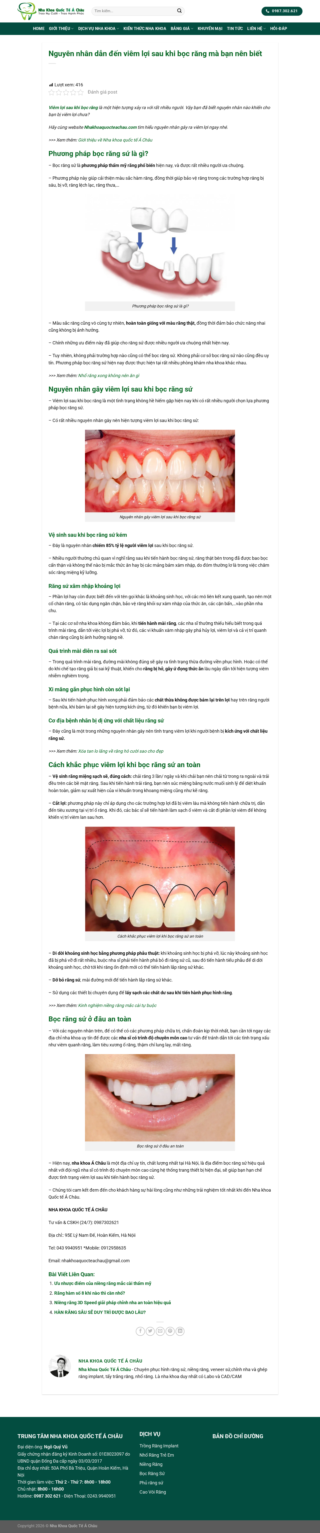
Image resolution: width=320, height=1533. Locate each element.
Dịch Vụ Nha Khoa (97, 28)
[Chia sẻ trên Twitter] (150, 1331)
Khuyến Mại (210, 28)
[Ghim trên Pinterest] (170, 1331)
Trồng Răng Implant (159, 1445)
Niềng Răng (151, 1464)
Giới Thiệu (59, 28)
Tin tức (235, 28)
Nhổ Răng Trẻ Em (157, 1455)
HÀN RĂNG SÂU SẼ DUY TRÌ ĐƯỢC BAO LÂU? (100, 1312)
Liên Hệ (254, 28)
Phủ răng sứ (151, 1482)
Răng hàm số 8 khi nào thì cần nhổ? (89, 1293)
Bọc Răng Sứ (152, 1473)
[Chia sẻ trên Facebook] (140, 1331)
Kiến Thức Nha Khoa (145, 28)
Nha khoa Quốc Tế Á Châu (104, 1369)
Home (38, 28)
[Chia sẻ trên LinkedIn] (180, 1331)
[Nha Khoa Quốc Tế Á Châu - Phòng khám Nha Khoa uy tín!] (51, 11)
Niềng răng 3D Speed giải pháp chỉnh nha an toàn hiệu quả (112, 1302)
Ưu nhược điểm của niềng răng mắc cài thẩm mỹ (102, 1283)
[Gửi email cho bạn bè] (160, 1331)
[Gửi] (179, 11)
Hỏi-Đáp (278, 28)
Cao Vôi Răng (153, 1492)
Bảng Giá (180, 28)
